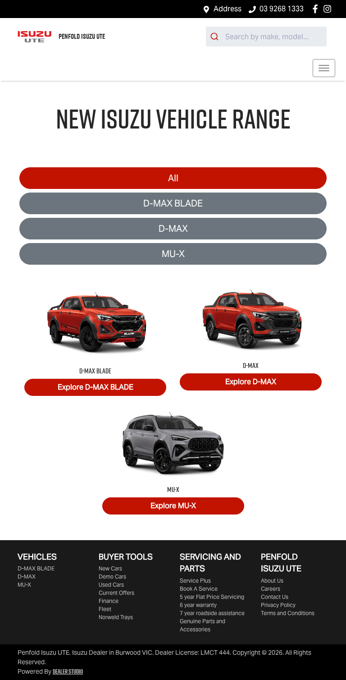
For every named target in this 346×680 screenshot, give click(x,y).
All (173, 178)
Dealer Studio (68, 671)
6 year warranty (198, 605)
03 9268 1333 (282, 9)
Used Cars (111, 584)
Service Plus (195, 580)
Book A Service (199, 588)
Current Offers (116, 592)
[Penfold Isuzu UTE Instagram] (329, 9)
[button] (324, 68)
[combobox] (266, 36)
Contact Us (274, 596)
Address (227, 9)
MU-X (173, 254)
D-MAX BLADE (173, 203)
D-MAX (173, 228)
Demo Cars (112, 576)
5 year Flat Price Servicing (212, 596)
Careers (270, 588)
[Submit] (215, 36)
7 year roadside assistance (212, 613)
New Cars (110, 568)
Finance (108, 600)
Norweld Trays (116, 617)
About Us (272, 580)
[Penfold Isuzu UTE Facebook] (317, 9)
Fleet (105, 609)
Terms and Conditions (287, 613)
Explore (95, 387)
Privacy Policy (278, 605)
